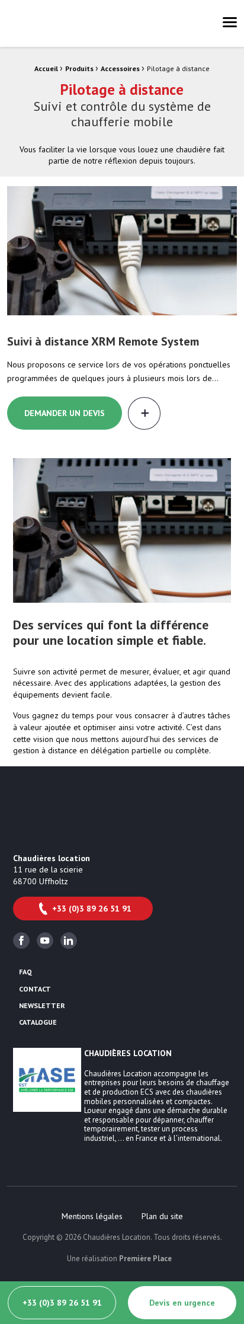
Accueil (46, 68)
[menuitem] (92, 1216)
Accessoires (120, 68)
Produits (79, 68)
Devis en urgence (182, 1302)
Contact (35, 989)
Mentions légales (92, 1216)
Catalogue (38, 1022)
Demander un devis (64, 413)
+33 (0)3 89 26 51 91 (91, 908)
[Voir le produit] (122, 250)
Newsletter (42, 1006)
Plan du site (162, 1216)
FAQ (25, 972)
